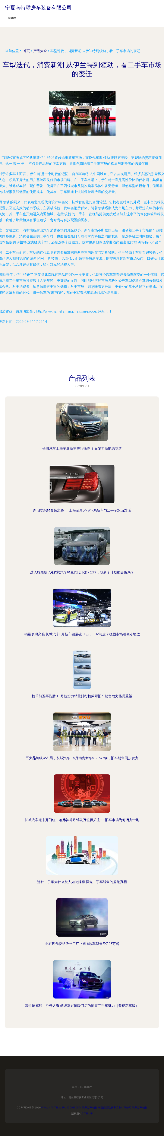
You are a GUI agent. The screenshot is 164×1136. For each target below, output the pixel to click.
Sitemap (87, 1113)
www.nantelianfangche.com (61, 1107)
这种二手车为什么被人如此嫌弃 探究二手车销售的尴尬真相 (82, 882)
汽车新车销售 (89, 1107)
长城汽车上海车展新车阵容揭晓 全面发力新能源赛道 (82, 448)
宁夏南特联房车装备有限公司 (114, 1107)
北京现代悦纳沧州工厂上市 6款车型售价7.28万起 (82, 944)
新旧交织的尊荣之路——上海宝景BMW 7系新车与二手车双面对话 (82, 510)
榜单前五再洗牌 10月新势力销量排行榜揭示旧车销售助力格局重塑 (82, 696)
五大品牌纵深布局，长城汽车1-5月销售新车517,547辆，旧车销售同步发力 (82, 758)
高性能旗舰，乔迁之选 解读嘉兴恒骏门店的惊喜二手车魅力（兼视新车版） (82, 1006)
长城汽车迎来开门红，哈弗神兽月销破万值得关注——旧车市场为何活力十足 (82, 820)
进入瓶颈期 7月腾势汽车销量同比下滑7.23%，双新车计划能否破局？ (82, 572)
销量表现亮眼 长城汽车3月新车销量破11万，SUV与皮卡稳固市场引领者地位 (82, 634)
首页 (26, 51)
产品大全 (40, 51)
